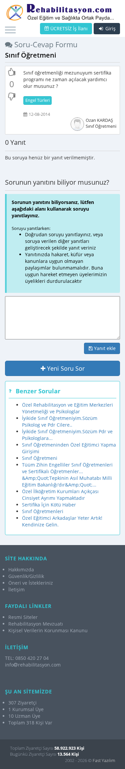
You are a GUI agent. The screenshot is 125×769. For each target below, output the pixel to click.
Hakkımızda (21, 569)
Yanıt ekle (104, 348)
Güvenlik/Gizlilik (26, 576)
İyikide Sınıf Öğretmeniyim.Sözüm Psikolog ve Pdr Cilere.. (59, 421)
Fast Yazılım (104, 760)
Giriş (110, 28)
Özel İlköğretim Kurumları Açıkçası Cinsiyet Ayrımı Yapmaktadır (60, 494)
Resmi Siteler (23, 617)
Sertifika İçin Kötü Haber (49, 504)
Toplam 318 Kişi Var (30, 722)
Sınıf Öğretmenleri (42, 511)
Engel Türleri (37, 100)
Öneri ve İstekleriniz (30, 583)
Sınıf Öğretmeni (39, 458)
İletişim (16, 589)
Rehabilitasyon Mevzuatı (35, 624)
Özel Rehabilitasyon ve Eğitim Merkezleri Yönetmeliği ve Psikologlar (67, 408)
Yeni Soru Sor (65, 368)
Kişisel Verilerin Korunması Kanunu (48, 630)
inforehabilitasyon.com (33, 665)
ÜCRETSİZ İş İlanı (68, 28)
